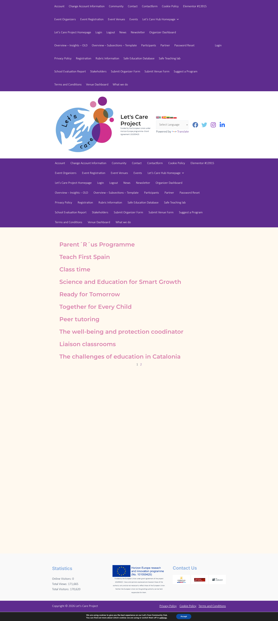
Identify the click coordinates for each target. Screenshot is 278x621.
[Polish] (175, 117)
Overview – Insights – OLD (70, 45)
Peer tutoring (79, 319)
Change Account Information (87, 6)
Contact (133, 6)
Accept (184, 616)
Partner (165, 45)
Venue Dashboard (97, 84)
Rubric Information (107, 58)
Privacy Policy (63, 58)
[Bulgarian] (171, 117)
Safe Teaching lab (169, 58)
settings (163, 618)
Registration (83, 58)
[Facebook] (195, 124)
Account (59, 6)
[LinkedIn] (222, 124)
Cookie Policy (170, 6)
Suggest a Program (185, 71)
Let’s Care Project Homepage (72, 32)
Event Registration (92, 19)
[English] (157, 117)
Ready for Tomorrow (89, 294)
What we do (120, 84)
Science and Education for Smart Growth (120, 281)
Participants (148, 45)
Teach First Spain (84, 256)
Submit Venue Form (157, 71)
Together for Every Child (95, 306)
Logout (110, 32)
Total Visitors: (61, 589)
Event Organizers (65, 19)
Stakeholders (98, 71)
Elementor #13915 (195, 6)
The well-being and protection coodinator (121, 331)
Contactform (150, 6)
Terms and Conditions (68, 84)
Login (98, 32)
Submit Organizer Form (125, 71)
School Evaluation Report (70, 71)
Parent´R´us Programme (97, 244)
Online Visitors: (62, 579)
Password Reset (184, 45)
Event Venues (116, 19)
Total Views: (60, 584)
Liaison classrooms (87, 344)
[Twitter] (204, 124)
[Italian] (161, 117)
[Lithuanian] (168, 117)
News (122, 32)
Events (133, 19)
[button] (177, 19)
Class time (74, 269)
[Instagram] (213, 124)
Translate (183, 131)
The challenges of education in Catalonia (120, 356)
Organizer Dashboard (162, 32)
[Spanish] (164, 117)
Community (116, 6)
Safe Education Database (139, 58)
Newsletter (138, 32)
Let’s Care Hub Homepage (158, 19)
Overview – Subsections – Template (114, 45)
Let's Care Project (134, 120)
